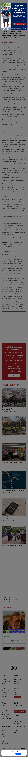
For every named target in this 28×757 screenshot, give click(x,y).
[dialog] (14, 378)
